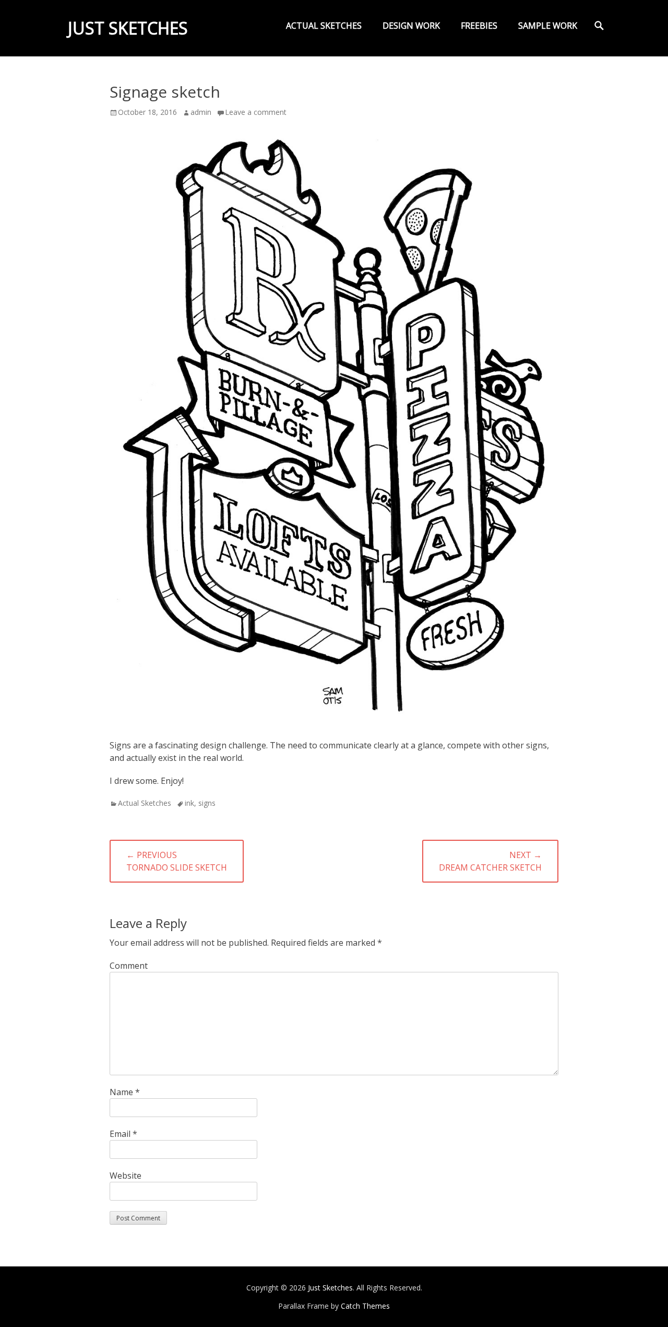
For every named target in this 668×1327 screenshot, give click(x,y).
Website (125, 1175)
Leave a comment (256, 112)
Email (123, 1134)
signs (207, 803)
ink (189, 803)
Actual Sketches (324, 25)
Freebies (479, 25)
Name (125, 1092)
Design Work (411, 25)
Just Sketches (128, 28)
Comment (129, 965)
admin (200, 112)
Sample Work (547, 25)
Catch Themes (365, 1306)
